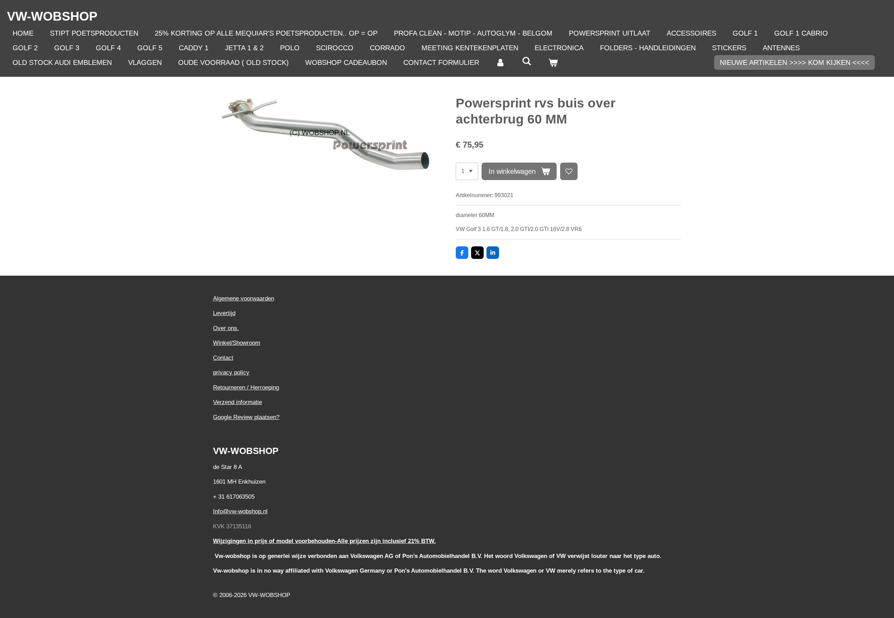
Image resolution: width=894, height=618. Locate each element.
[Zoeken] (526, 61)
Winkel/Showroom (236, 343)
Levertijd (224, 313)
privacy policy (231, 372)
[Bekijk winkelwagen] (552, 62)
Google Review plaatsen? (246, 417)
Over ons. (226, 328)
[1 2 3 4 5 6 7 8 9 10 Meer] (467, 171)
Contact (223, 358)
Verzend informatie (237, 402)
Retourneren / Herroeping (246, 387)
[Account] (500, 62)
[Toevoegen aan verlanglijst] (569, 171)
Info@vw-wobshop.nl (240, 511)
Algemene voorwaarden (243, 298)
